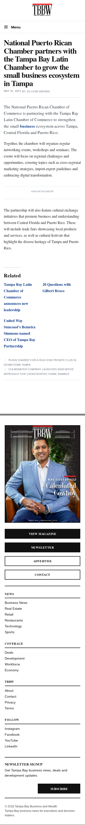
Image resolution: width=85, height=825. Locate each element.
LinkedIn (11, 746)
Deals (9, 652)
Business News (16, 603)
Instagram (12, 729)
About (9, 690)
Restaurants (14, 620)
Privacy (10, 702)
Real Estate (13, 608)
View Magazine (42, 533)
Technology (13, 626)
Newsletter (42, 547)
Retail (9, 614)
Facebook (12, 734)
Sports (9, 632)
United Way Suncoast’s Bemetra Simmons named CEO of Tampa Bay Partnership (19, 333)
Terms (9, 708)
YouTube (11, 740)
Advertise (42, 561)
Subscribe (59, 788)
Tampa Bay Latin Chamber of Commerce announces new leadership (18, 297)
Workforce (12, 664)
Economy (12, 670)
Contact (42, 574)
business (27, 126)
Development (15, 658)
